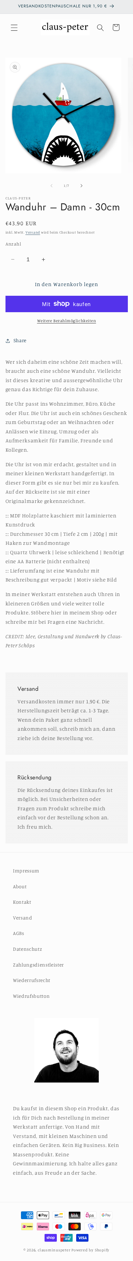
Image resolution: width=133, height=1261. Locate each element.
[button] (14, 27)
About (19, 886)
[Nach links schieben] (52, 185)
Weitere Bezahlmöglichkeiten (66, 320)
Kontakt (22, 902)
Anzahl (13, 243)
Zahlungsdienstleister (38, 965)
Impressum (26, 871)
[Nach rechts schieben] (81, 185)
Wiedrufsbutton (31, 996)
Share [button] (20, 340)
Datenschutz (27, 949)
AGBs (18, 933)
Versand (33, 232)
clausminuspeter (54, 1249)
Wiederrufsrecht (31, 980)
